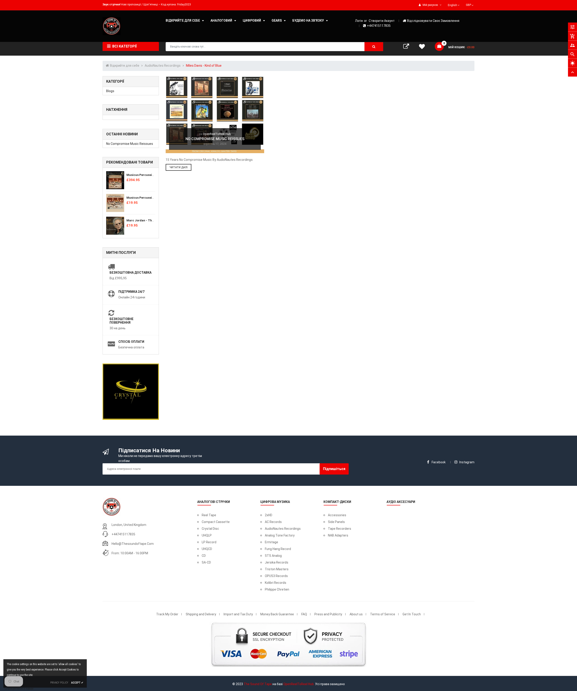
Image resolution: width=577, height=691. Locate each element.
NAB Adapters (338, 535)
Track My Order (167, 614)
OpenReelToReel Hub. (298, 684)
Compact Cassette (216, 522)
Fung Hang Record (278, 549)
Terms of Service (382, 614)
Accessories (337, 515)
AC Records (273, 522)
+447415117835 (379, 25)
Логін (359, 21)
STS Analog (273, 555)
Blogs (110, 91)
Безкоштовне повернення (121, 321)
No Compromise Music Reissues (129, 143)
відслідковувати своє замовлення (433, 21)
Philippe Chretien (277, 589)
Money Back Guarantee (277, 614)
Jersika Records (276, 562)
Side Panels (336, 522)
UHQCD (207, 549)
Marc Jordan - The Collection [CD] (151, 220)
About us (356, 614)
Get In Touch (412, 614)
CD (204, 555)
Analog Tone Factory (280, 535)
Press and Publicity (328, 614)
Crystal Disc (210, 528)
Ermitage (271, 542)
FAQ (304, 614)
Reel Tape (209, 515)
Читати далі (178, 167)
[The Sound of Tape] (112, 506)
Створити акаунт (382, 21)
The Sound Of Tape (258, 684)
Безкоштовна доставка (130, 272)
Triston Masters (276, 569)
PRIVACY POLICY (59, 682)
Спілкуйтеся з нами (19, 688)
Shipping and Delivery (201, 614)
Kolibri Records (275, 582)
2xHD (268, 515)
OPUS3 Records (276, 576)
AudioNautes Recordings (283, 528)
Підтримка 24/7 (131, 291)
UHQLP (207, 535)
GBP (470, 4)
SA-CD (206, 562)
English (453, 5)
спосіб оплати (131, 341)
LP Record (209, 542)
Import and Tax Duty (238, 614)
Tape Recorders (339, 528)
